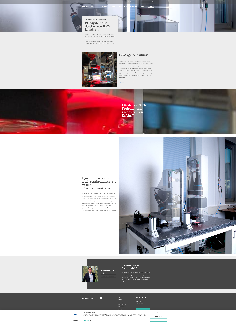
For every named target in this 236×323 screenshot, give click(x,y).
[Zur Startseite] (91, 298)
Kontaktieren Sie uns (108, 276)
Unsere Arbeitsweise (122, 304)
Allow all (158, 312)
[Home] (88, 6)
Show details (86, 320)
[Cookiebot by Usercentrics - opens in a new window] (75, 321)
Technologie (121, 302)
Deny (158, 319)
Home (86, 19)
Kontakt (151, 6)
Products (120, 299)
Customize (157, 316)
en (138, 1)
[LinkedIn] (101, 298)
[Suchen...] (152, 2)
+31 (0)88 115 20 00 (106, 273)
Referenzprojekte (90, 19)
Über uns (120, 309)
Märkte (119, 297)
